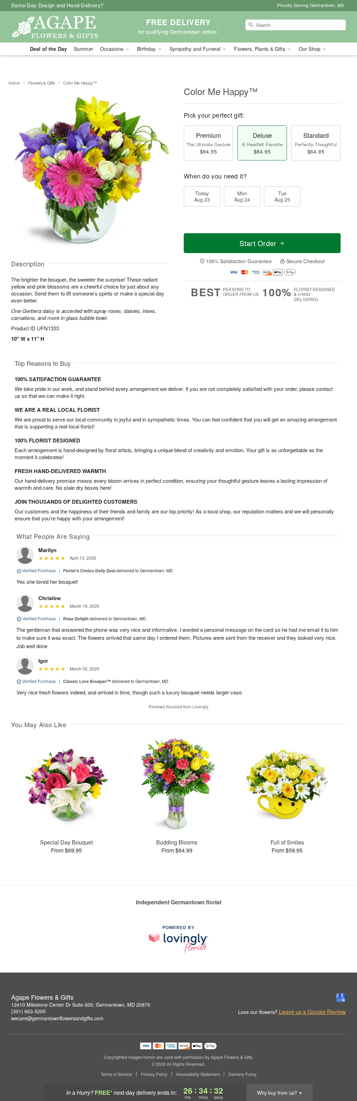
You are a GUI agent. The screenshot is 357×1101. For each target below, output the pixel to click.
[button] (339, 1071)
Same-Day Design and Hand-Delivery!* (58, 5)
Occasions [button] (112, 48)
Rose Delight (76, 618)
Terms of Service (116, 1074)
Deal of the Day (48, 48)
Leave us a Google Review (312, 1012)
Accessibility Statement (198, 1074)
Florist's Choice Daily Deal (89, 570)
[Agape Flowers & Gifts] (61, 26)
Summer (83, 48)
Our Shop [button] (310, 48)
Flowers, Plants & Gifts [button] (260, 48)
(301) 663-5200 (28, 1011)
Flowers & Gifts (41, 83)
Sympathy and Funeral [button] (195, 48)
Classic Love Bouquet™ (87, 681)
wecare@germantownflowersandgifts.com (57, 1018)
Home (14, 83)
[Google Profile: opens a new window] (341, 997)
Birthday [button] (147, 48)
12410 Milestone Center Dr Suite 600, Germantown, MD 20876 (80, 1004)
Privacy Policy (154, 1074)
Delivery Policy (242, 1074)
